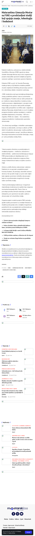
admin (3, 30)
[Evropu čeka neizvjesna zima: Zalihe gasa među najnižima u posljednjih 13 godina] (28, 391)
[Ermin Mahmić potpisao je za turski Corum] (28, 351)
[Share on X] (9, 26)
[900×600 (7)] (17, 291)
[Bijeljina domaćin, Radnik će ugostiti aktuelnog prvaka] (28, 381)
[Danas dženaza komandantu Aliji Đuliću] (6, 428)
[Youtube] (25, 316)
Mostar (5, 8)
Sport (3, 355)
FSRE (9, 267)
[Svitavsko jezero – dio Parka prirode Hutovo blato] (28, 371)
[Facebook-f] (13, 514)
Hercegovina (15, 455)
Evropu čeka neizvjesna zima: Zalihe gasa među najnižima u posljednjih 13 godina (12, 392)
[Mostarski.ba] (17, 2)
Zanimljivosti (5, 365)
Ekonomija (4, 396)
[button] (28, 532)
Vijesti (13, 432)
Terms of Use (11, 533)
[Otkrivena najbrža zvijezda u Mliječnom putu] (28, 361)
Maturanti (28, 267)
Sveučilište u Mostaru (9, 269)
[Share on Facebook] (6, 26)
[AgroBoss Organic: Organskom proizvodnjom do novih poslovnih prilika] (6, 450)
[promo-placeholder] (17, 143)
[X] (25, 310)
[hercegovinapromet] (17, 486)
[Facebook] (9, 310)
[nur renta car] (17, 409)
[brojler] (17, 332)
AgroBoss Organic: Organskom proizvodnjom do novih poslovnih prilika (21, 451)
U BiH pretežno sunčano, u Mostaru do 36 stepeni (18, 235)
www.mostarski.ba (7, 255)
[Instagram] (9, 316)
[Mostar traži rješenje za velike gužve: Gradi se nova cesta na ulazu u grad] (6, 438)
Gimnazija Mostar (18, 267)
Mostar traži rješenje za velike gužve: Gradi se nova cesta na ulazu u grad (22, 439)
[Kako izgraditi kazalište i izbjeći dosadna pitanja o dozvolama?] (6, 461)
